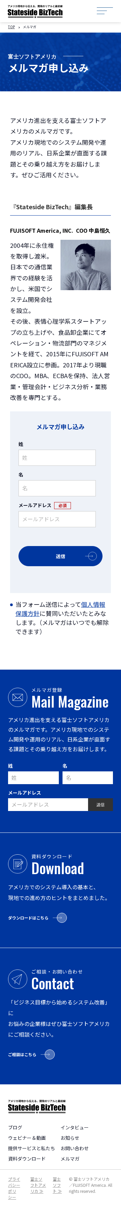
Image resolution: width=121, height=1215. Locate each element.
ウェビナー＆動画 (27, 1137)
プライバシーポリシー (14, 1188)
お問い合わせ (75, 1148)
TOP (11, 26)
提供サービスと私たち (31, 1148)
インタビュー (75, 1127)
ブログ (15, 1127)
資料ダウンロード (27, 1158)
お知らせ (70, 1137)
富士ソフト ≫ (57, 1185)
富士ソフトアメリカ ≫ (38, 1185)
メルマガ (70, 1158)
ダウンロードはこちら (28, 917)
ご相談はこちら (22, 1054)
